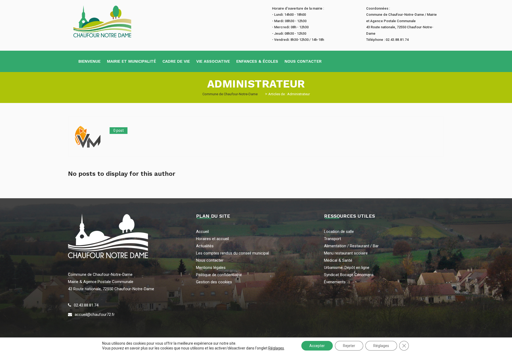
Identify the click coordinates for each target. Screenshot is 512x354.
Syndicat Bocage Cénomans (349, 274)
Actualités (205, 246)
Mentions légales (211, 267)
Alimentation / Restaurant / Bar (351, 246)
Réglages (276, 348)
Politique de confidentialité (219, 274)
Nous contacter (303, 61)
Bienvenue (89, 61)
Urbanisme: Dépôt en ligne (346, 267)
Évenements (335, 282)
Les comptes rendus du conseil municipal (232, 253)
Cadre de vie (176, 61)
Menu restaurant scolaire (346, 253)
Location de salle (339, 231)
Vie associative (213, 61)
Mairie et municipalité (131, 61)
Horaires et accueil (212, 238)
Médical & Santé (338, 260)
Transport (332, 238)
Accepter (317, 346)
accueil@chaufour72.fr (95, 314)
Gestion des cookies (214, 282)
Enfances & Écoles (257, 61)
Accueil (202, 231)
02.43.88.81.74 (86, 305)
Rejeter (349, 346)
